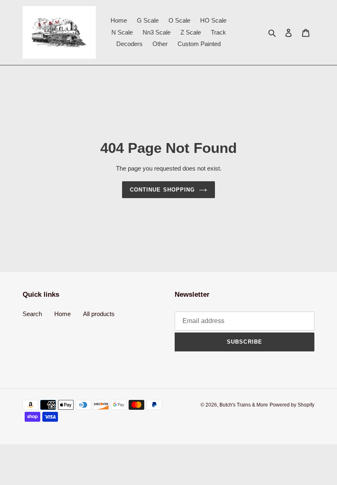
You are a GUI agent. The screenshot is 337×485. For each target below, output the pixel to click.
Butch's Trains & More (243, 405)
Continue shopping (162, 190)
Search (32, 313)
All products (99, 313)
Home (62, 313)
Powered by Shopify (292, 405)
